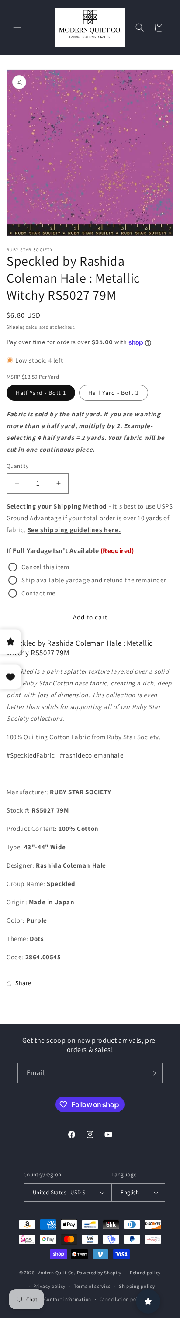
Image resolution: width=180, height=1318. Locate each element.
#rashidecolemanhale (91, 755)
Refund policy (145, 1273)
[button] (17, 27)
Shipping (16, 327)
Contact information (67, 1299)
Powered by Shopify (99, 1273)
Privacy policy (49, 1286)
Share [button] (23, 983)
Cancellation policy (122, 1299)
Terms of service (92, 1286)
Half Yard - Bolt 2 (113, 393)
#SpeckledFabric (31, 755)
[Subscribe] (152, 1073)
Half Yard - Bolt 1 (41, 393)
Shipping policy (137, 1286)
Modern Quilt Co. (56, 1273)
